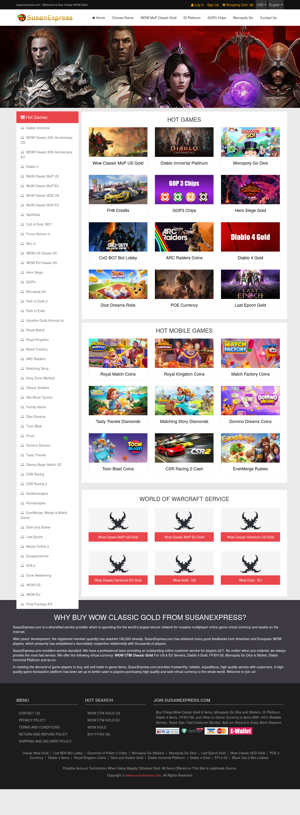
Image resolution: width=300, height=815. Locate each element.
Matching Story (37, 368)
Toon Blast (33, 426)
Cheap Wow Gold (35, 753)
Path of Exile (35, 310)
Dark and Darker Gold (127, 757)
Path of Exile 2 (36, 301)
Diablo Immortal (37, 127)
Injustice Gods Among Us (44, 320)
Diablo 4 (31, 166)
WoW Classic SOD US (42, 195)
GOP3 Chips (217, 17)
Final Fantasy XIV (38, 604)
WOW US (32, 584)
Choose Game (123, 17)
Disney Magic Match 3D (43, 464)
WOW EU (32, 594)
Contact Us (268, 17)
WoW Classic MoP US (42, 176)
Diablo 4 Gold (200, 757)
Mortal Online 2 (37, 546)
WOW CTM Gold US (103, 713)
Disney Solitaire (37, 387)
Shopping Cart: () (239, 4)
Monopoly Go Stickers (148, 753)
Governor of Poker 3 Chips (107, 753)
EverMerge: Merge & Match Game (44, 515)
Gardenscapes (36, 493)
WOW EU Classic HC (41, 262)
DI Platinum (192, 17)
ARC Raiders (35, 358)
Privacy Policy (32, 720)
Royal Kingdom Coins (90, 757)
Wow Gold (96, 727)
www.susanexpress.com (143, 775)
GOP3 (30, 281)
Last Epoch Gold (213, 753)
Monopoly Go (243, 17)
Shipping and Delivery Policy (45, 741)
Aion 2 (30, 243)
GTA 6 (30, 565)
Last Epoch (34, 536)
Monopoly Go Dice (182, 753)
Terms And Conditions (39, 727)
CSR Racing (34, 474)
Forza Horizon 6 (37, 233)
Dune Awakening (38, 575)
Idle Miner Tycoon (39, 397)
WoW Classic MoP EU (42, 185)
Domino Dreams (37, 445)
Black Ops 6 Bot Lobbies (250, 757)
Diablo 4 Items (58, 757)
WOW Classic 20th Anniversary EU (46, 154)
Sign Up (213, 4)
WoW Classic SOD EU (42, 205)
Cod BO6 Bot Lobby (68, 753)
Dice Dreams (35, 416)
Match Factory (36, 349)
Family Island (35, 406)
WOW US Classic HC (41, 253)
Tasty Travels (35, 455)
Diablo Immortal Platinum (166, 757)
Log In (199, 4)
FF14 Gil (221, 757)
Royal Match (35, 330)
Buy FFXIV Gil (99, 734)
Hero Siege (34, 272)
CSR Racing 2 (36, 483)
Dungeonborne (37, 556)
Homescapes (35, 503)
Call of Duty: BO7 (38, 224)
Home (100, 17)
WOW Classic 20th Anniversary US (46, 140)
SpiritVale (32, 214)
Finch (29, 435)
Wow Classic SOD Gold (247, 753)
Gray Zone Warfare (40, 378)
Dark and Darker (38, 527)
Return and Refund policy (43, 734)
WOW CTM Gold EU (103, 720)
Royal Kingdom (37, 339)
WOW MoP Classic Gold (158, 17)
